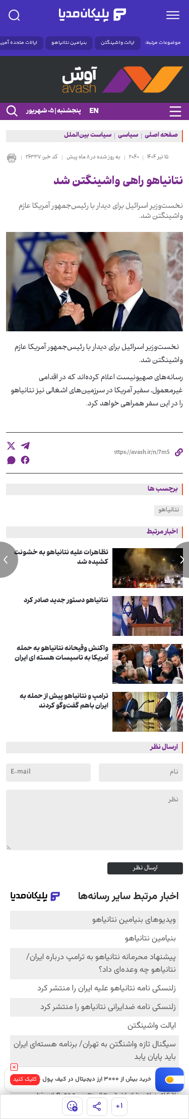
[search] (14, 15)
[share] (97, 1106)
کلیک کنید (25, 1079)
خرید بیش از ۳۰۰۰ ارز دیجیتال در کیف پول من (92, 1079)
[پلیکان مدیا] (92, 15)
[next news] (180, 559)
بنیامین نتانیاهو (69, 43)
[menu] (173, 15)
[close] (14, 1067)
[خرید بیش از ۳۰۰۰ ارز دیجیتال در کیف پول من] (169, 1079)
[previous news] (9, 559)
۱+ (119, 1106)
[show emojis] (72, 1106)
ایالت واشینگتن (118, 43)
